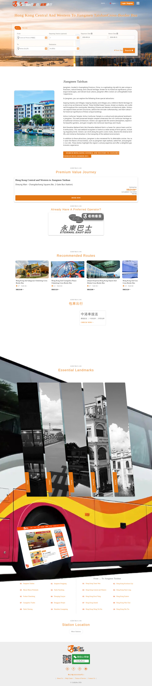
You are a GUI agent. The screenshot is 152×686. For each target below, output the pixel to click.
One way (24, 28)
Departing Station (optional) (58, 33)
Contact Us (91, 678)
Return (18, 28)
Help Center (69, 678)
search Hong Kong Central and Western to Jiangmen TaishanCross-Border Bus (91, 154)
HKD (103, 3)
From (18, 33)
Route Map (119, 50)
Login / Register (127, 3)
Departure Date (86, 33)
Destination (52, 44)
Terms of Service (80, 678)
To (18, 44)
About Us (60, 678)
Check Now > (87, 322)
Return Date (112, 33)
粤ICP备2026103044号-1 (76, 675)
